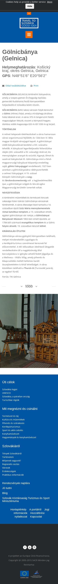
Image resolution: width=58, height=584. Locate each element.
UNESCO (6, 393)
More (49, 1)
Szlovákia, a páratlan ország (16, 396)
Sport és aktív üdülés (12, 430)
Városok (6, 467)
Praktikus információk (13, 474)
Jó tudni (7, 488)
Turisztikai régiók (10, 400)
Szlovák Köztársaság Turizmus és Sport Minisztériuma (26, 500)
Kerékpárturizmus (11, 426)
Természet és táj (10, 416)
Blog (5, 493)
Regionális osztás (10, 464)
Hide (29, 6)
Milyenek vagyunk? (11, 460)
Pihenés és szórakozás (13, 423)
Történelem (8, 457)
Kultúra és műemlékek (13, 419)
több (29, 286)
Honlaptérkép (18, 509)
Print (36, 85)
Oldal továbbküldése (16, 85)
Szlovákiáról (11, 446)
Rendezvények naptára (16, 483)
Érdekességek (9, 471)
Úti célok (8, 382)
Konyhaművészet (10, 433)
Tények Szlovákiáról (12, 453)
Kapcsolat (36, 516)
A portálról (35, 509)
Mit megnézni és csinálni (19, 409)
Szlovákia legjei (9, 389)
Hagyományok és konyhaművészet (19, 437)
